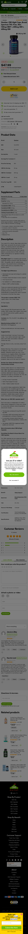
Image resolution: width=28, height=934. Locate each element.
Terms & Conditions (10, 468)
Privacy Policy (13, 931)
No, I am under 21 (14, 480)
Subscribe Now (11, 928)
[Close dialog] (21, 914)
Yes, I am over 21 (14, 474)
